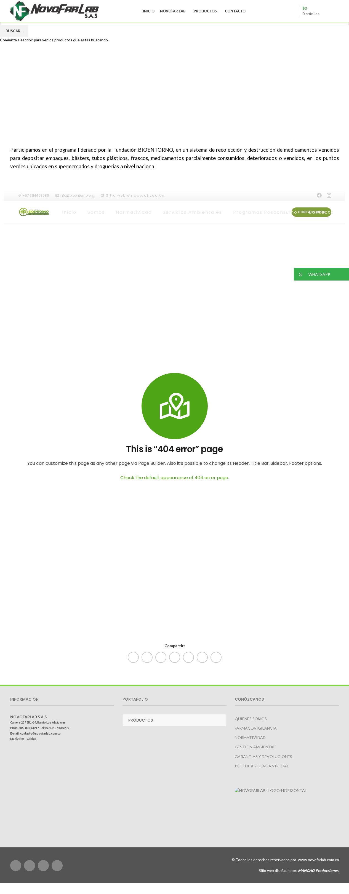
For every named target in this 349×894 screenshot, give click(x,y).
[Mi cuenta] (327, 11)
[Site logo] (54, 10)
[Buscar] (337, 11)
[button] (321, 274)
